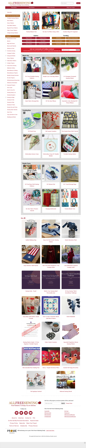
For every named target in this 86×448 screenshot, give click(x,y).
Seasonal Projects (11, 85)
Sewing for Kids (10, 99)
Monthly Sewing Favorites (13, 75)
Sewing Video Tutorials (12, 109)
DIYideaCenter (48, 416)
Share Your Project (31, 423)
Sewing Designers (11, 95)
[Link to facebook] (17, 413)
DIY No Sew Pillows (51, 101)
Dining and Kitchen (11, 55)
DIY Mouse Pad (51, 184)
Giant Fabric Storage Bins (32, 101)
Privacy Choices (33, 426)
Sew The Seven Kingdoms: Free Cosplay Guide (51, 266)
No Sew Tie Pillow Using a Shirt (51, 31)
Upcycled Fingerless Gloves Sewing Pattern (71, 343)
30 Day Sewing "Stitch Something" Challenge (71, 292)
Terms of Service (14, 426)
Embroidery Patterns (11, 60)
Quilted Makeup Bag (31, 240)
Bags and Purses (11, 43)
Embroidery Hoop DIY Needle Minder (51, 155)
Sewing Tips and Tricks (12, 107)
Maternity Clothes (11, 68)
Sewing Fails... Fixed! (30, 291)
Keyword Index (34, 420)
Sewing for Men (10, 102)
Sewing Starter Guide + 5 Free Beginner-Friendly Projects (31, 343)
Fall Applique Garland (36, 391)
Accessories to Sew (11, 38)
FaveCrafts (47, 411)
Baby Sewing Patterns (72, 43)
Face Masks (43, 41)
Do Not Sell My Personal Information (18, 420)
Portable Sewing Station (70, 154)
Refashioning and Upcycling (13, 80)
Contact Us (28, 418)
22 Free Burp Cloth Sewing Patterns (32, 185)
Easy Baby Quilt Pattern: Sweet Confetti (31, 317)
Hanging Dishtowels (51, 209)
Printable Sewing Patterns (13, 18)
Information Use (57, 50)
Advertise (21, 418)
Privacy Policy (50, 50)
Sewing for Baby (10, 97)
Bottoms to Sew (10, 48)
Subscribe (9, 12)
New (22, 218)
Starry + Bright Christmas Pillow (51, 367)
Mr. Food (66, 411)
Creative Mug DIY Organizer (70, 31)
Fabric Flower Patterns (12, 30)
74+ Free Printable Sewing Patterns (32, 77)
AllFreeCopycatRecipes (69, 414)
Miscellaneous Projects (12, 73)
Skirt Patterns (10, 20)
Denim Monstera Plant (71, 240)
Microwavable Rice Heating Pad (31, 367)
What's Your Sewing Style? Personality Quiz (51, 292)
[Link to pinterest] (26, 413)
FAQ (34, 418)
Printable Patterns (43, 43)
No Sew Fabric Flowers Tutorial (32, 209)
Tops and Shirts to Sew (12, 114)
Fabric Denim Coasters (51, 342)
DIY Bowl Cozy (32, 131)
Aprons (8, 41)
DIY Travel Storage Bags (69, 184)
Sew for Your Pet (11, 90)
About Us (14, 418)
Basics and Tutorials (11, 46)
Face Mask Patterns (11, 25)
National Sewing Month (66, 391)
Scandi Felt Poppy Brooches (70, 367)
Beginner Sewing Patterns (73, 38)
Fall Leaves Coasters (50, 131)
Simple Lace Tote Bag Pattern (51, 76)
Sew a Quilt (9, 87)
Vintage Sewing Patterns (12, 32)
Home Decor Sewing (11, 65)
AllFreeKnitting (48, 414)
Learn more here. (50, 430)
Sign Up (77, 49)
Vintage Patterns (43, 38)
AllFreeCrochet (48, 413)
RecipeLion (66, 413)
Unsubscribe (23, 426)
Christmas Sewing (11, 50)
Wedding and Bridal (11, 117)
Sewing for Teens (11, 104)
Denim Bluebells (71, 316)
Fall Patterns (58, 38)
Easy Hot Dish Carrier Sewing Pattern (51, 241)
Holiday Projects (10, 63)
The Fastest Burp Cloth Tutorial (70, 131)
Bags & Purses (29, 38)
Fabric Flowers (29, 41)
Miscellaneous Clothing (12, 70)
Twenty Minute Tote (31, 31)
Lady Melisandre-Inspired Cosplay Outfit (71, 266)
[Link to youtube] (30, 413)
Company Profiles (11, 53)
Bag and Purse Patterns (12, 28)
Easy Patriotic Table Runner (31, 265)
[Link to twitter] (21, 413)
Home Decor (58, 43)
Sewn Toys (9, 112)
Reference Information (12, 82)
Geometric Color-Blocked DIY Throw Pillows (70, 102)
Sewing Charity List (11, 92)
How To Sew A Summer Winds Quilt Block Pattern (51, 317)
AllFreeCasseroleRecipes (70, 416)
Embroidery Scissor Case (32, 154)
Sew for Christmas (73, 41)
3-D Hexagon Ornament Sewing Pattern (70, 77)
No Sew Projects (11, 77)
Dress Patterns (10, 23)
